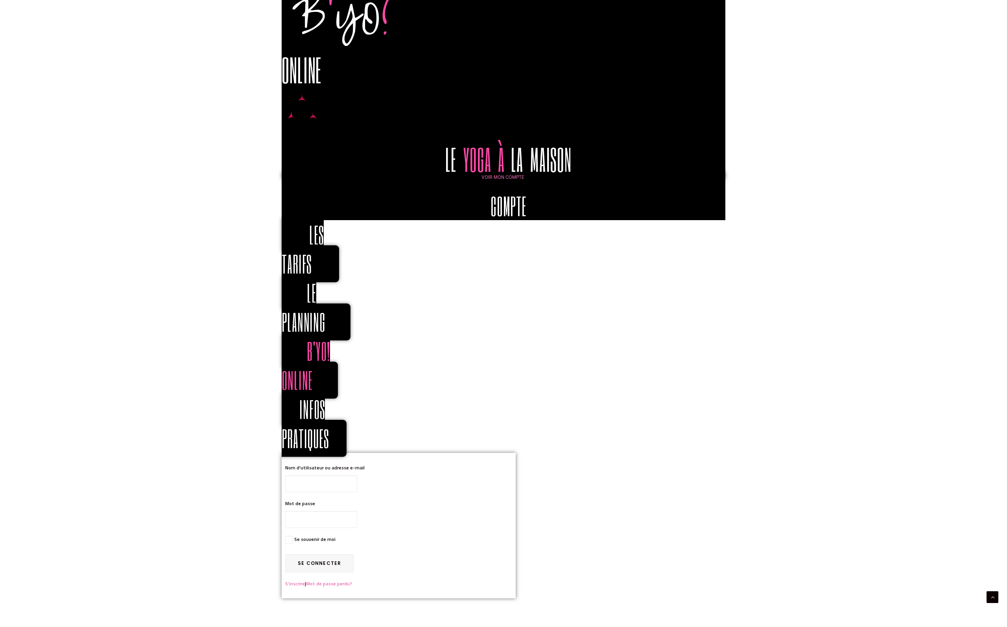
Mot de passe (300, 503)
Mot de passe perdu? (329, 583)
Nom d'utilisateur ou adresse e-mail (325, 467)
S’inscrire (295, 583)
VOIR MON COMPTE (502, 177)
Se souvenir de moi (315, 539)
